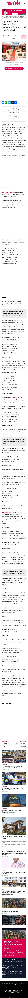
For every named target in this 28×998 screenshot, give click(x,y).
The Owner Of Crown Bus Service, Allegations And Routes (12, 811)
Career (3, 870)
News (3, 889)
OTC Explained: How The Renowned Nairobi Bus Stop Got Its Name (12, 767)
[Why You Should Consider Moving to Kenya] (14, 826)
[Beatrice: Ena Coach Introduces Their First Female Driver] (14, 778)
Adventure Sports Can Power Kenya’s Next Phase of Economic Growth (12, 966)
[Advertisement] (14, 86)
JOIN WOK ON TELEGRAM (15, 68)
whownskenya (7, 948)
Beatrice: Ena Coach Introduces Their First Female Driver (13, 789)
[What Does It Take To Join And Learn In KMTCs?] (14, 882)
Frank (11, 997)
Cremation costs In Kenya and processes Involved (7, 745)
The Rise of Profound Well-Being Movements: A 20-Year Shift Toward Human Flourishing (13, 960)
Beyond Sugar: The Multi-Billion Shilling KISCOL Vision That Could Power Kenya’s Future (12, 973)
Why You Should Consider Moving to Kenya (13, 837)
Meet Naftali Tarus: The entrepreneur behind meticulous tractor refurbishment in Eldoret (14, 853)
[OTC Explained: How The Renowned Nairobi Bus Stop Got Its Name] (14, 756)
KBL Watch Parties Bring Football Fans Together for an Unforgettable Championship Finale (13, 892)
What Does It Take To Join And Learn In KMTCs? (13, 872)
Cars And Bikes (9, 16)
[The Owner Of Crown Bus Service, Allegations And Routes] (14, 800)
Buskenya (16, 16)
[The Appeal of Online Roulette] (14, 920)
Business (4, 834)
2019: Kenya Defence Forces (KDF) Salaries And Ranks (20, 745)
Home (3, 16)
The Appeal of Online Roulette (10, 911)
